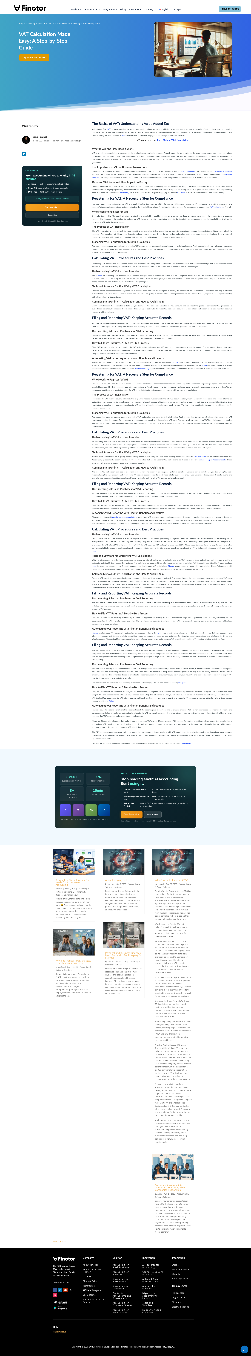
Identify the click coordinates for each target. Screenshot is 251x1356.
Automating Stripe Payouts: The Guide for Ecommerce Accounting (73, 882)
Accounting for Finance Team (121, 1311)
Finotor (175, 362)
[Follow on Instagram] (55, 1295)
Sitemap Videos (180, 1307)
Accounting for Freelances (121, 1287)
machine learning (142, 368)
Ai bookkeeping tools (116, 880)
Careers (87, 1276)
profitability (124, 193)
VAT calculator (200, 457)
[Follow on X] (71, 1290)
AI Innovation (91, 9)
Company (148, 9)
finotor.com (186, 743)
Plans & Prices (91, 1281)
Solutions (74, 9)
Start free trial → (52, 207)
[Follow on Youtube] (65, 1290)
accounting (227, 171)
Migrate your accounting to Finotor (150, 1296)
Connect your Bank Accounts (152, 1273)
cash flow (217, 171)
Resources (134, 9)
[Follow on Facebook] (55, 1290)
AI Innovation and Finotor (92, 1270)
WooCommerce (180, 1269)
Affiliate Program (92, 1290)
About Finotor (90, 1265)
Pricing (123, 9)
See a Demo (89, 1295)
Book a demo (152, 814)
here (94, 551)
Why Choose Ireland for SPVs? (171, 880)
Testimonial (89, 1286)
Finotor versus (59, 1332)
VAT (108, 129)
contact (61, 967)
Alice (60, 888)
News (76, 895)
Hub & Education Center (92, 1300)
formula (99, 276)
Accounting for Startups (121, 1273)
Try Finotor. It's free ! (33, 57)
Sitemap (176, 1302)
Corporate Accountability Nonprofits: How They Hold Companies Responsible (170, 1187)
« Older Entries (59, 1241)
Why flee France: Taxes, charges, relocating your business (73, 962)
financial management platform (124, 517)
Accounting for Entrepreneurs (121, 1280)
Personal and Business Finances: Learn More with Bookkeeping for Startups (123, 955)
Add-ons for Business (148, 1287)
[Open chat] (244, 1349)
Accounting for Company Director (123, 1304)
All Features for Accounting (150, 1266)
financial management (187, 171)
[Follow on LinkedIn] (24, 154)
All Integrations (180, 1278)
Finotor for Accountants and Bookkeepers (122, 1296)
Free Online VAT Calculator (172, 140)
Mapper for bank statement (151, 1311)
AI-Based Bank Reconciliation (150, 1280)
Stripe (204, 365)
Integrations (109, 9)
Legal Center (179, 1297)
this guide (182, 683)
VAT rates (181, 193)
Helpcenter (178, 1293)
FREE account (229, 8)
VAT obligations (216, 207)
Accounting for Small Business (121, 1266)
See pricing (52, 215)
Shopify (176, 1274)
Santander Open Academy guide (212, 460)
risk (158, 633)
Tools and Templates (148, 1304)
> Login (177, 9)
